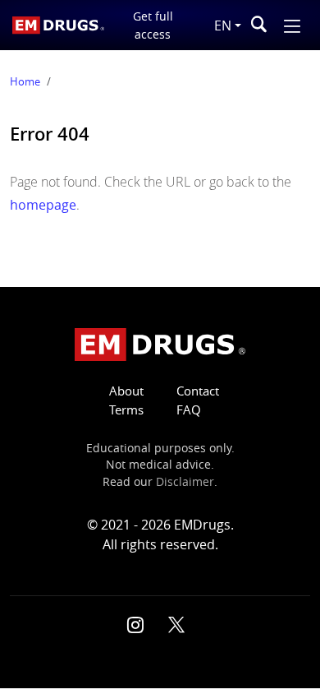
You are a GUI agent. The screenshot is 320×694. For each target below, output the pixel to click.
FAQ (188, 410)
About (126, 391)
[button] (292, 24)
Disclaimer (185, 481)
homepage (43, 205)
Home (25, 81)
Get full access (153, 25)
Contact (197, 391)
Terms (126, 410)
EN (222, 25)
